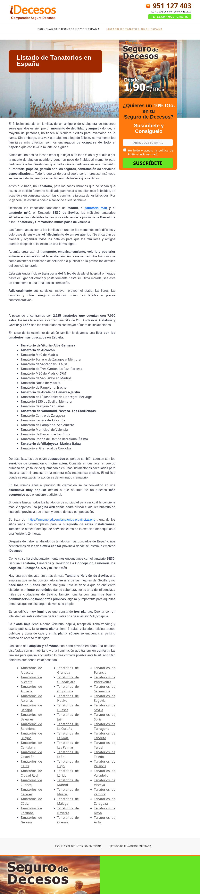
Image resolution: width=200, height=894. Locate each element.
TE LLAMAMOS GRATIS (169, 16)
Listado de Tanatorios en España (134, 28)
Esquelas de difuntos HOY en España (69, 28)
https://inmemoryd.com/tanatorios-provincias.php (62, 519)
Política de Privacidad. (142, 154)
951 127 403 (171, 5)
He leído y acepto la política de (150, 152)
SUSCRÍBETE (147, 163)
